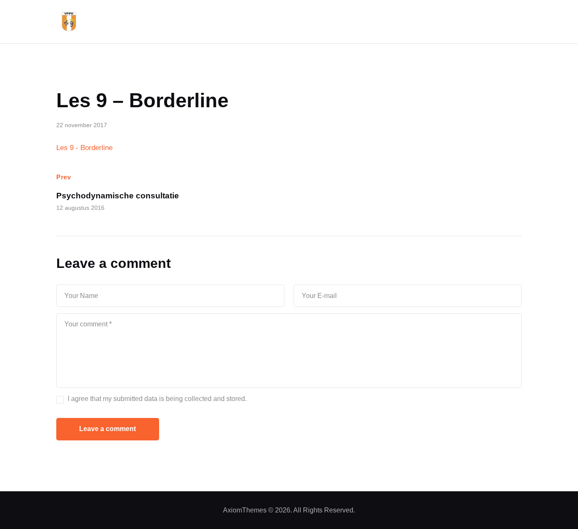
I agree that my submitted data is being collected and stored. (157, 398)
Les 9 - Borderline (84, 148)
